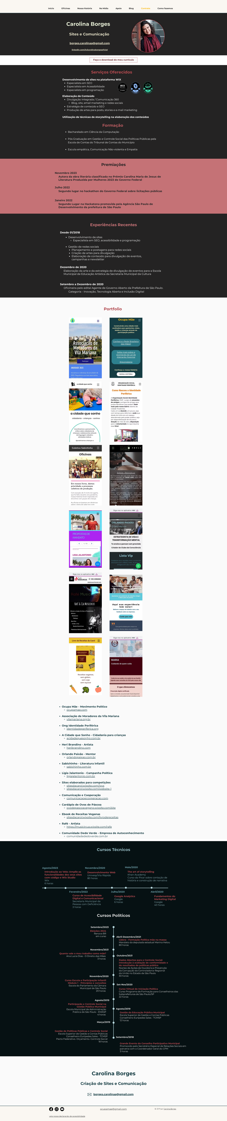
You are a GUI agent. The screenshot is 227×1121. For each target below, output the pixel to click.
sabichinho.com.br (79, 766)
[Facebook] (51, 1109)
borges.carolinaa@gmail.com (90, 43)
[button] (165, 8)
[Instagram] (57, 1109)
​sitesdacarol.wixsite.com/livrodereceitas (92, 817)
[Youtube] (62, 1109)
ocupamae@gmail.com (113, 1109)
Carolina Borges (170, 1109)
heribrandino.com (79, 747)
